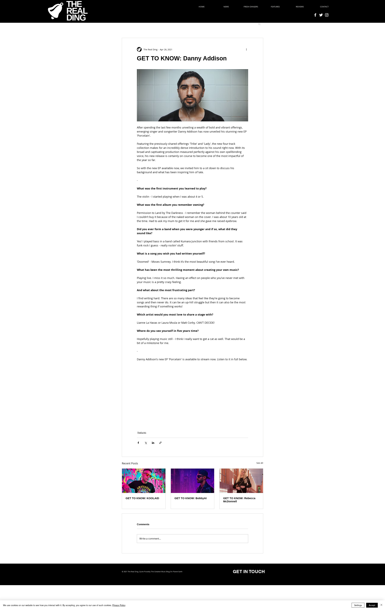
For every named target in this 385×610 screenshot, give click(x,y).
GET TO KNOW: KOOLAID (142, 498)
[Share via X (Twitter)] (145, 442)
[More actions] (246, 49)
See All (259, 462)
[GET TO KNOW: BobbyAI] (192, 481)
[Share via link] (160, 442)
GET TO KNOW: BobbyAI (190, 498)
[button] (259, 24)
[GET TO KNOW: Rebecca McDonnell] (241, 481)
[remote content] (192, 394)
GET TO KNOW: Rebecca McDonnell (239, 500)
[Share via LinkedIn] (153, 442)
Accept (372, 605)
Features (141, 432)
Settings (358, 605)
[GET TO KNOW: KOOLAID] (143, 481)
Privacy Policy (118, 605)
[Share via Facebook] (138, 442)
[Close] (381, 605)
